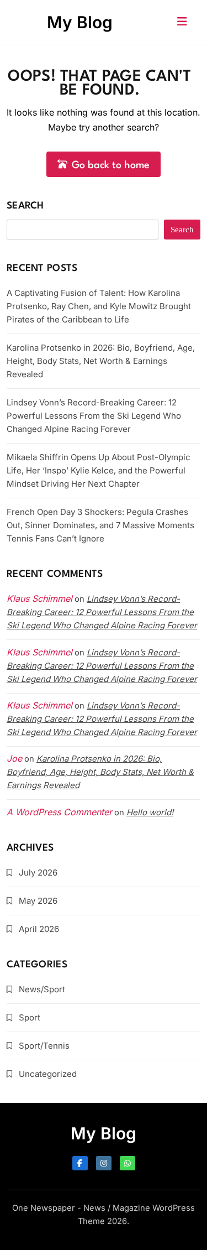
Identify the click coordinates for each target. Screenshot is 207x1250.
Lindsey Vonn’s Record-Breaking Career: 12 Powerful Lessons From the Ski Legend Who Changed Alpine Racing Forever (94, 415)
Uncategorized (48, 1074)
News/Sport (42, 989)
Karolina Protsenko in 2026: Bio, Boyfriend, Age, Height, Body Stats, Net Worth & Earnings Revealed (101, 360)
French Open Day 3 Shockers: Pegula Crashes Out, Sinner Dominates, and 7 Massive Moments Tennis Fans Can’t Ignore (100, 525)
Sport (29, 1017)
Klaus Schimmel (39, 652)
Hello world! (149, 812)
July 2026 (38, 872)
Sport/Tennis (44, 1045)
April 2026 (39, 929)
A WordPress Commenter (59, 811)
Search (25, 206)
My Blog (80, 22)
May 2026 (38, 900)
